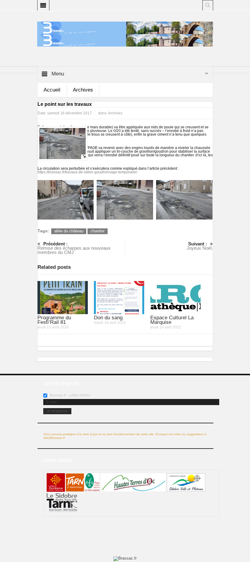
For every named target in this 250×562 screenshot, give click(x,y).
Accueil (52, 90)
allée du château (68, 231)
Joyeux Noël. (200, 246)
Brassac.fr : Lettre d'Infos (69, 395)
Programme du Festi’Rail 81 (54, 320)
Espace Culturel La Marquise (172, 320)
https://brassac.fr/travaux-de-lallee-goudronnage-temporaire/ (87, 172)
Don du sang (108, 318)
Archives (83, 90)
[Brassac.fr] (125, 40)
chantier (98, 231)
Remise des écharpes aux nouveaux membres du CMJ (74, 248)
